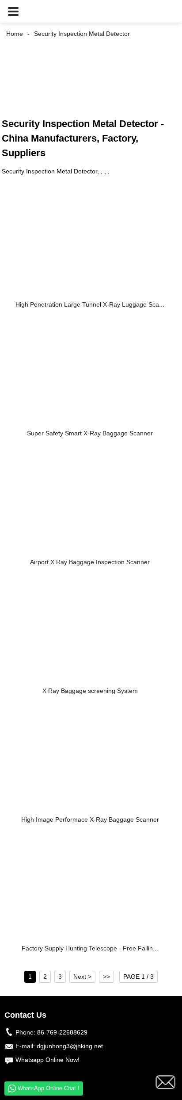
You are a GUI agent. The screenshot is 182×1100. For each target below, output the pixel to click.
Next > (82, 976)
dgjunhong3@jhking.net (70, 1046)
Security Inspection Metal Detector (82, 33)
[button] (13, 11)
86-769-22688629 (62, 1032)
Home (14, 33)
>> (106, 976)
